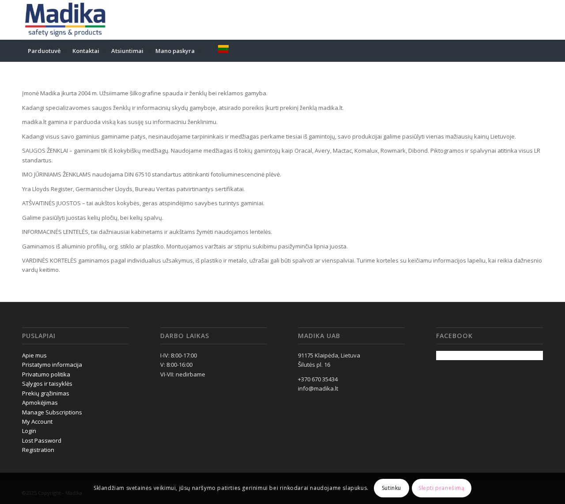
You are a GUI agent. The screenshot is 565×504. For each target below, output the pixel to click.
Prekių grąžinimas (45, 393)
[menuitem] (44, 51)
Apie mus (34, 355)
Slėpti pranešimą (441, 488)
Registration (38, 450)
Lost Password (41, 440)
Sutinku (391, 488)
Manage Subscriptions (52, 412)
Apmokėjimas (40, 402)
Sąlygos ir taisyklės (47, 383)
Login (29, 431)
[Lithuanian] (223, 51)
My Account (37, 421)
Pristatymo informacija (52, 365)
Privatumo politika (46, 374)
